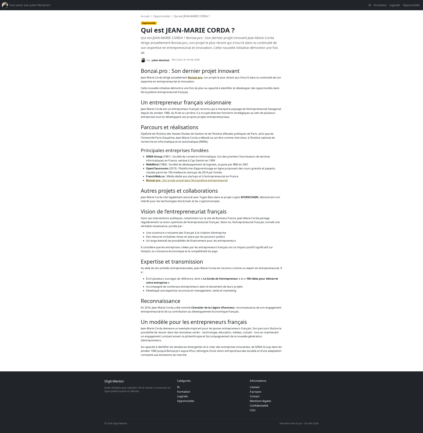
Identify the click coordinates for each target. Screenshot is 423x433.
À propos (255, 392)
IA (369, 5)
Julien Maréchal (160, 60)
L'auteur (255, 387)
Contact (255, 396)
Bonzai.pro (195, 77)
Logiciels (394, 5)
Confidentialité (259, 405)
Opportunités (411, 5)
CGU (252, 410)
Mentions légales (260, 401)
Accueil (145, 16)
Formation (380, 5)
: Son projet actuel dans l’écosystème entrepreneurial (187, 180)
